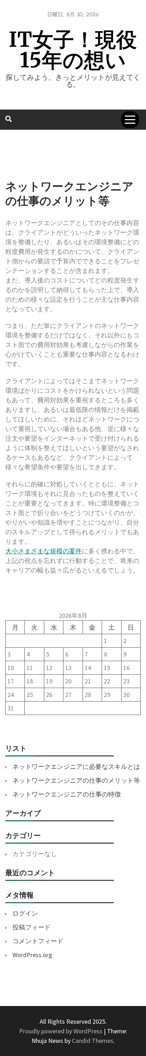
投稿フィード (31, 927)
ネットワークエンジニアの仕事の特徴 (66, 794)
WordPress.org (32, 955)
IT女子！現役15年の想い (73, 50)
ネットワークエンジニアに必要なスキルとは (76, 766)
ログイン (25, 913)
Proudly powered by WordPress (61, 1031)
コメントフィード (37, 941)
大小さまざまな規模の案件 (43, 551)
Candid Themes (92, 1041)
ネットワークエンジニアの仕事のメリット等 (76, 780)
